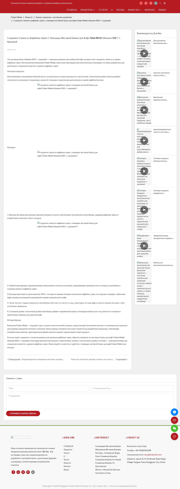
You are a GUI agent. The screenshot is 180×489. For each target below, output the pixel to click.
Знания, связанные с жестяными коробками (54, 17)
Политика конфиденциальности (123, 486)
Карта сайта (102, 486)
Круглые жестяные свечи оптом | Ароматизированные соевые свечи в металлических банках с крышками (163, 74)
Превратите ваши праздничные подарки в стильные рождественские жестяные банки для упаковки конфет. (163, 237)
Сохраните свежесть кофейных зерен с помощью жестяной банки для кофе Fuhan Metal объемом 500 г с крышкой (62, 20)
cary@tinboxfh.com (153, 454)
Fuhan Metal (16, 17)
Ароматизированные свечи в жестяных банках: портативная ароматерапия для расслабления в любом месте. (163, 130)
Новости (28, 17)
